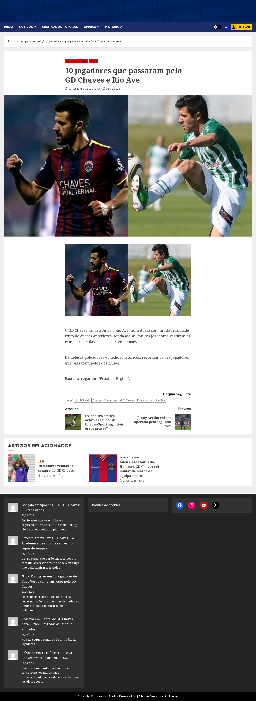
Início (8, 27)
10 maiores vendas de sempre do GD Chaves (56, 468)
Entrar (244, 27)
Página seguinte (177, 394)
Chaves (97, 400)
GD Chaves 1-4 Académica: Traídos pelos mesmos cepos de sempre (48, 543)
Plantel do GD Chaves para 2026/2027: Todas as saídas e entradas (47, 624)
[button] (226, 27)
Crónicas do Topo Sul (60, 27)
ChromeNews (148, 696)
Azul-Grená (82, 400)
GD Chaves (127, 400)
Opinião (90, 27)
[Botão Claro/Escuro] (218, 27)
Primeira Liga (145, 400)
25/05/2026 (130, 481)
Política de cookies (106, 505)
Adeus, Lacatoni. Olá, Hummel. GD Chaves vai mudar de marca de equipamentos (139, 469)
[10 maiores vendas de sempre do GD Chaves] (21, 468)
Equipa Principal (77, 61)
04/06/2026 (49, 475)
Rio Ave (160, 400)
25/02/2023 (113, 89)
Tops (94, 61)
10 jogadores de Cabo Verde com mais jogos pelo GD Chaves (49, 581)
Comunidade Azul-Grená (84, 89)
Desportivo (110, 400)
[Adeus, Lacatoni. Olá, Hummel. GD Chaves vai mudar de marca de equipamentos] (103, 468)
